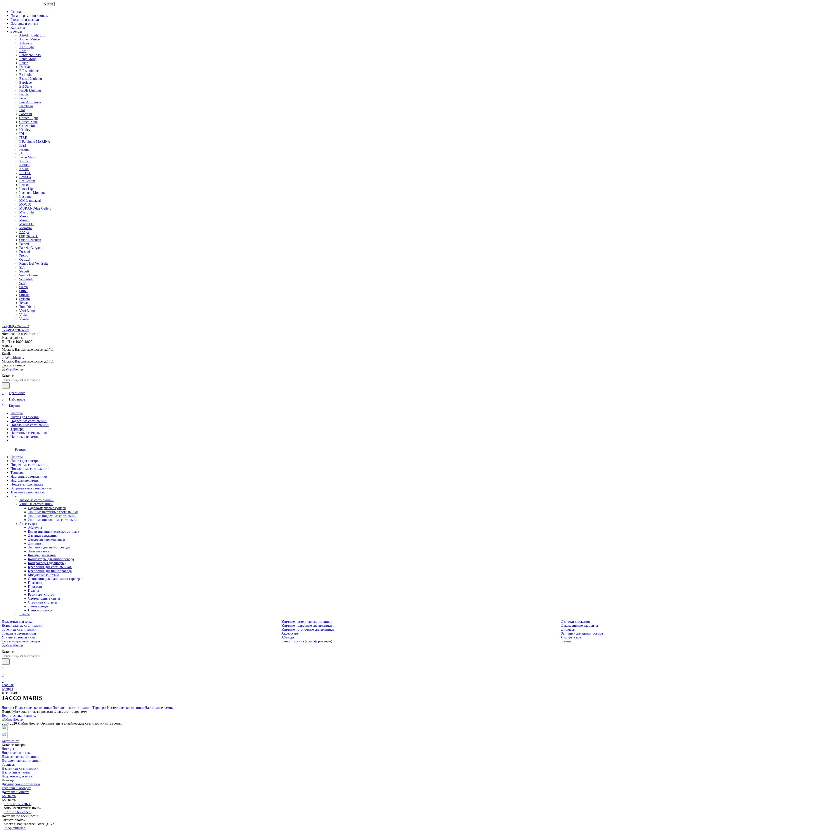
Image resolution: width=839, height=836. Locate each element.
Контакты (17, 27)
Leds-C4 (25, 177)
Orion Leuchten (30, 240)
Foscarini (25, 114)
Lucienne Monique (32, 192)
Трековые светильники (36, 500)
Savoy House (28, 275)
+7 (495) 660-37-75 (15, 330)
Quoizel (24, 259)
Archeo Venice (29, 39)
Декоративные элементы (46, 539)
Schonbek (26, 279)
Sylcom (24, 299)
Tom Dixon (27, 307)
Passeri (24, 244)
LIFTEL (25, 173)
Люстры (16, 413)
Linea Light (27, 189)
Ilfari (22, 145)
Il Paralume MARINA (34, 141)
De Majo (25, 67)
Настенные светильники (28, 433)
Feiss (22, 98)
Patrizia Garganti (30, 248)
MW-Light (26, 212)
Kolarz (24, 169)
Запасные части (39, 551)
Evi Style (25, 86)
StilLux (24, 295)
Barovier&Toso (30, 55)
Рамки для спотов (41, 594)
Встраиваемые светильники (31, 488)
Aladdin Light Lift (32, 35)
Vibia (23, 314)
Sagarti (24, 271)
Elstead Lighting (30, 78)
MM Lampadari (30, 200)
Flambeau (26, 106)
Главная (16, 12)
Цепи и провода (40, 610)
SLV (22, 267)
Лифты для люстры (24, 417)
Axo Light (26, 47)
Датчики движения (42, 535)
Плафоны (35, 583)
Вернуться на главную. (19, 715)
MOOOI (25, 204)
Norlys (24, 232)
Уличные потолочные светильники (54, 520)
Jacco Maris (27, 157)
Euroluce (25, 82)
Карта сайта (10, 741)
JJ (20, 153)
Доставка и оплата (24, 23)
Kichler (24, 165)
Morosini (25, 228)
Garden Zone (28, 122)
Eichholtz (25, 74)
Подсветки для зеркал (26, 484)
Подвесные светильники (28, 421)
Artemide (25, 43)
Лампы (24, 614)
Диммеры (35, 543)
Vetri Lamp (27, 310)
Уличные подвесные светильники (53, 516)
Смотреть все (571, 637)
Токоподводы (38, 606)
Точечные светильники (27, 492)
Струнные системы (42, 602)
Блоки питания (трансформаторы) (53, 531)
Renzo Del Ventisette (33, 263)
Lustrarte (25, 196)
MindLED (26, 224)
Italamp (24, 149)
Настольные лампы (24, 437)
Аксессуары (28, 524)
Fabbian (24, 94)
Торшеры (17, 429)
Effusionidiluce (29, 71)
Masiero (24, 220)
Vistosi (24, 318)
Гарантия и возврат (24, 19)
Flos (22, 110)
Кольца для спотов (42, 555)
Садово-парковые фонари (47, 508)
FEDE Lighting (30, 90)
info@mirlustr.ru (13, 357)
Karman (24, 161)
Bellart (23, 63)
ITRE (23, 137)
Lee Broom (27, 181)
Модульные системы (43, 575)
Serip (22, 283)
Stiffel (23, 291)
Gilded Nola (27, 126)
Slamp (23, 287)
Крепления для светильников (50, 567)
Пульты (33, 590)
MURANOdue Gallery (35, 208)
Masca (23, 216)
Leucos (24, 185)
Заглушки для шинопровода (49, 547)
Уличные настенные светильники (53, 512)
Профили (35, 586)
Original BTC (28, 236)
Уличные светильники (36, 504)
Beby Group (27, 59)
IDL (22, 133)
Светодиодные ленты (44, 598)
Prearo (23, 255)
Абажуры (35, 527)
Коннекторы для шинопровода (51, 559)
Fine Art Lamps (30, 102)
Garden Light (28, 118)
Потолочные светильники (29, 425)
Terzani (24, 303)
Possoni (24, 251)
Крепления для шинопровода (50, 571)
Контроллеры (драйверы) (47, 563)
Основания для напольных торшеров (55, 579)
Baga (22, 51)
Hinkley (24, 130)
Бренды (7, 689)
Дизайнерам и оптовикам (29, 15)
